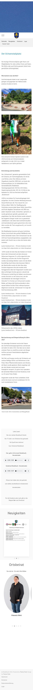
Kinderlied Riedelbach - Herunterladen (16, 466)
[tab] (14, 558)
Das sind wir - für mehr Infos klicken (16, 571)
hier (15, 500)
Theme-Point (23, 672)
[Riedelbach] (16, 35)
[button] (16, 536)
